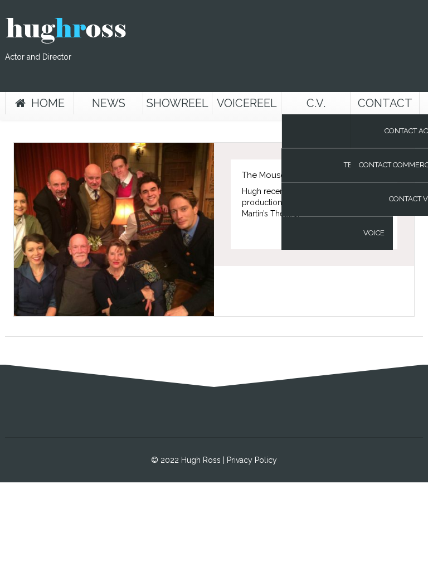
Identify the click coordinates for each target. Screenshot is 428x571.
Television (364, 165)
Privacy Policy (252, 460)
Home (48, 103)
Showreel (177, 103)
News (108, 103)
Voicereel (247, 103)
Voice (374, 233)
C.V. (316, 103)
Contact (385, 103)
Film (376, 131)
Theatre (369, 199)
